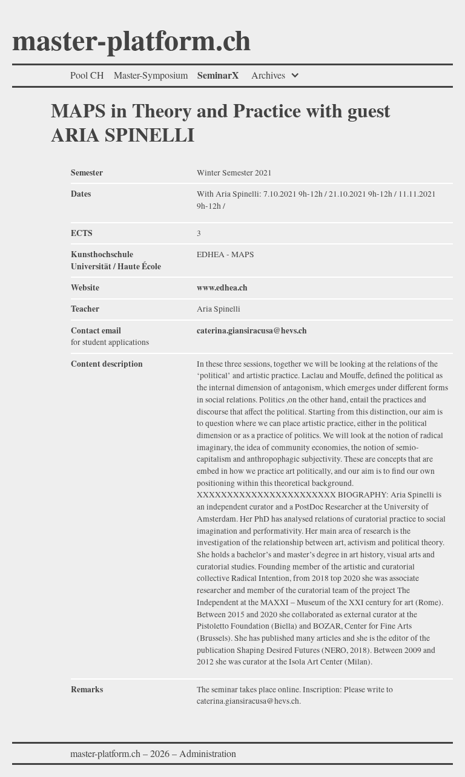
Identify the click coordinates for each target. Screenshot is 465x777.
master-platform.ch (131, 42)
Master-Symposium (151, 74)
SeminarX (218, 75)
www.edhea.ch (222, 287)
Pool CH (87, 74)
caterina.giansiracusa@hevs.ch (252, 330)
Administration (207, 753)
